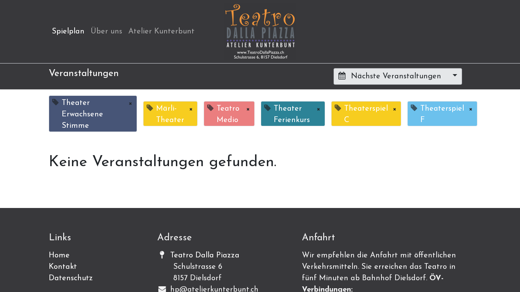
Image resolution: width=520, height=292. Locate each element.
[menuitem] (68, 31)
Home (59, 255)
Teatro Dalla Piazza (204, 255)
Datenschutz (71, 278)
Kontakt (63, 267)
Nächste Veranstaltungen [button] (396, 76)
